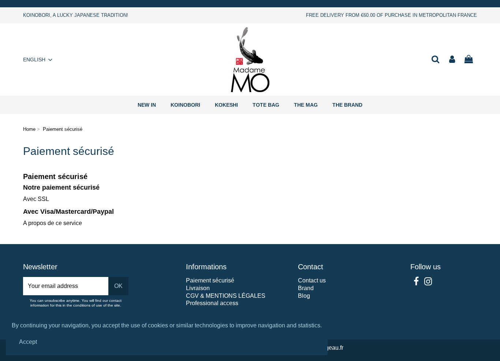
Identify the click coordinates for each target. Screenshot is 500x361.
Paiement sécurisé (210, 280)
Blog (304, 296)
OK (118, 286)
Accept (28, 342)
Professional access (212, 303)
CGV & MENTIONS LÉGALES (225, 296)
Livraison (198, 288)
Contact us (312, 280)
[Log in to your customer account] (452, 60)
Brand (306, 288)
